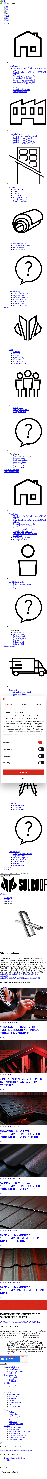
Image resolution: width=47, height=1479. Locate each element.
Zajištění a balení (19, 249)
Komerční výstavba (15, 134)
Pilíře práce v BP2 (19, 412)
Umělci (11, 1379)
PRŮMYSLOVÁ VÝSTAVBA (28, 1322)
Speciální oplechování (20, 199)
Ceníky (11, 1400)
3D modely (13, 1398)
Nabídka (7, 24)
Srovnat (2, 1476)
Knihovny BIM (18, 468)
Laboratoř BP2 (18, 359)
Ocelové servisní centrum (17, 243)
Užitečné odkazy (14, 292)
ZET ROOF (16, 1178)
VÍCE (2, 1037)
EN (7, 9)
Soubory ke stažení (19, 299)
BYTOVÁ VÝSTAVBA (8, 1322)
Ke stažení (8, 867)
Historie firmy (13, 1414)
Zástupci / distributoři (16, 1428)
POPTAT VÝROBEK (21, 305)
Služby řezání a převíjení (21, 245)
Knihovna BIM (18, 303)
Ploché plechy (18, 88)
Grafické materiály (15, 1402)
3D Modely (17, 807)
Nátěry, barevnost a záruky (22, 294)
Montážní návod (5, 1022)
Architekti (12, 1381)
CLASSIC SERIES (24, 77)
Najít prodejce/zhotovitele (22, 588)
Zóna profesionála (10, 1375)
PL (7, 7)
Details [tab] (23, 705)
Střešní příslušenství (20, 92)
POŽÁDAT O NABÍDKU (9, 974)
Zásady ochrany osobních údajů (15, 1458)
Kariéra (11, 406)
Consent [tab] (8, 705)
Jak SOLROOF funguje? (21, 197)
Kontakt (7, 869)
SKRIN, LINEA (24, 144)
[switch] (41, 749)
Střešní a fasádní (25, 136)
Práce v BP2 (13, 1422)
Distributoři (13, 690)
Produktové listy (14, 1406)
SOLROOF (13, 187)
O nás (6, 307)
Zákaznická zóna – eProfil (22, 692)
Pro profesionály (10, 646)
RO (7, 20)
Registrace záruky (19, 296)
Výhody (16, 193)
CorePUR (23, 140)
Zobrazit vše (4, 987)
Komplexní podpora (20, 201)
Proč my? (16, 354)
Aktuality (16, 352)
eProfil (2, 894)
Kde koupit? (17, 464)
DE (7, 11)
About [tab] (38, 705)
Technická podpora (15, 1439)
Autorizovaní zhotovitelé (17, 1437)
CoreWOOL (24, 142)
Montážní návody (15, 1396)
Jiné (10, 1404)
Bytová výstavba (14, 66)
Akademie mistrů (19, 361)
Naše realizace (18, 189)
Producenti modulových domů (19, 1432)
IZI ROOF (15, 1126)
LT (7, 18)
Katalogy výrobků (15, 1394)
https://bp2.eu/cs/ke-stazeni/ (16, 1353)
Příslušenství (8, 902)
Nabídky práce (18, 408)
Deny (23, 779)
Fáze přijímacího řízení (21, 410)
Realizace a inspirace (20, 297)
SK (7, 14)
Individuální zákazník (11, 472)
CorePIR (22, 138)
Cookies (7, 1460)
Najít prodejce (13, 1373)
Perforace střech (18, 247)
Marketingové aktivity (20, 363)
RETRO (24, 80)
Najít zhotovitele (18, 301)
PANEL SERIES (24, 82)
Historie (16, 356)
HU (7, 16)
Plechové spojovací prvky (22, 90)
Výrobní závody (18, 358)
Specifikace (17, 195)
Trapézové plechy (25, 86)
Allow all (23, 772)
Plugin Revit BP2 (19, 809)
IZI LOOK (15, 1230)
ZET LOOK (16, 1282)
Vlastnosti (16, 191)
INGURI (22, 84)
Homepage (8, 898)
